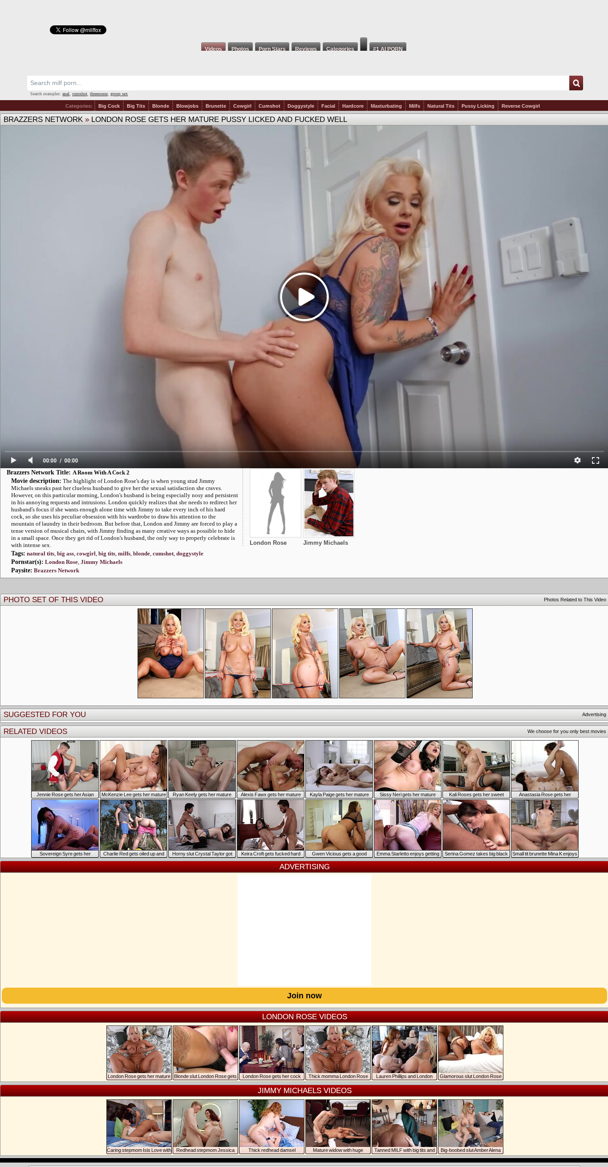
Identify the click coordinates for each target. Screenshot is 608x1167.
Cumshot (269, 106)
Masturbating (386, 106)
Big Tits (136, 106)
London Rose (61, 562)
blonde (141, 553)
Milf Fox (304, 18)
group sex (119, 93)
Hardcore (353, 106)
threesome (99, 93)
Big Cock (109, 106)
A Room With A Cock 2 (101, 472)
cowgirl (86, 553)
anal (65, 93)
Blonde (160, 106)
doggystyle (189, 553)
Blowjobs (187, 106)
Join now (304, 995)
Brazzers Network (43, 119)
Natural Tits (440, 106)
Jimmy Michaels (101, 562)
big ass (65, 553)
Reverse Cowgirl (521, 106)
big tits (106, 553)
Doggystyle (301, 106)
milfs (124, 553)
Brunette (216, 106)
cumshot (79, 93)
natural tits (40, 553)
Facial (328, 106)
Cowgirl (242, 106)
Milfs (414, 106)
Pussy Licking (478, 106)
